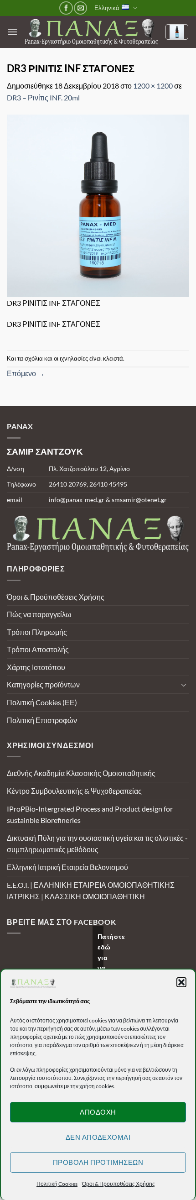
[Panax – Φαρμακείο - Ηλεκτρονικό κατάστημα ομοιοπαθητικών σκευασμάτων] (91, 32)
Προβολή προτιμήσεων (98, 1162)
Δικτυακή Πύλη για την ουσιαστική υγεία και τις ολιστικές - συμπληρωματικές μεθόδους (97, 843)
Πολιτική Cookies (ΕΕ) (42, 702)
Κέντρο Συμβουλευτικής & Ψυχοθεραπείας (74, 790)
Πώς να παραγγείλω (39, 614)
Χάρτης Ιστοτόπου (36, 667)
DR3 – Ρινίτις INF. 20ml (43, 97)
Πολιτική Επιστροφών (42, 720)
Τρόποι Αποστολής (38, 649)
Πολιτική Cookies (56, 1183)
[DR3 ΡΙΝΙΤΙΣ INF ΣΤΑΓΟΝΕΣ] (98, 204)
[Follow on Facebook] (65, 8)
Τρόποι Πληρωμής (37, 632)
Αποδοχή (98, 1112)
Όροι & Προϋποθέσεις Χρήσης (118, 1183)
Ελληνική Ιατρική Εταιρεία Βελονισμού (67, 867)
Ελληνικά (106, 7)
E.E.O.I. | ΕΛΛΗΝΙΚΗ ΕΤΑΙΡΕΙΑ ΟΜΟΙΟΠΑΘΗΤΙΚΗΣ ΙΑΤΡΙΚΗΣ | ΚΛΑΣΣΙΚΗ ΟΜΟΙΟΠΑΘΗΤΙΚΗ (91, 890)
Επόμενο (26, 373)
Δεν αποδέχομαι (98, 1137)
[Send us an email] (80, 8)
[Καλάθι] (176, 32)
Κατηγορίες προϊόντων (43, 684)
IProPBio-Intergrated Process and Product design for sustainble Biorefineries (90, 814)
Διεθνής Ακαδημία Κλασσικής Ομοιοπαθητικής (81, 773)
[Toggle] (183, 684)
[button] (181, 982)
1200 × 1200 (153, 85)
